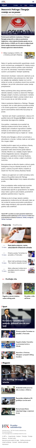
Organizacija (11, 436)
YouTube (8, 219)
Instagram (30, 217)
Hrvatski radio (12, 438)
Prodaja (30, 436)
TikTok (3, 219)
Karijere (18, 436)
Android (24, 215)
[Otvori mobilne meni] (33, 2)
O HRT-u (4, 436)
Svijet (25, 5)
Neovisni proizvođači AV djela (10, 440)
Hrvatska (16, 5)
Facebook (19, 217)
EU (21, 5)
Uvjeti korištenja (6, 442)
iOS (20, 215)
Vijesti (4, 5)
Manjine (32, 5)
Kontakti (14, 442)
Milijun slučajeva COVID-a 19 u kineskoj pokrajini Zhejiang (12, 54)
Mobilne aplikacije (23, 442)
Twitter (24, 217)
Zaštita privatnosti (25, 440)
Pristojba (24, 436)
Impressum (5, 444)
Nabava (4, 438)
